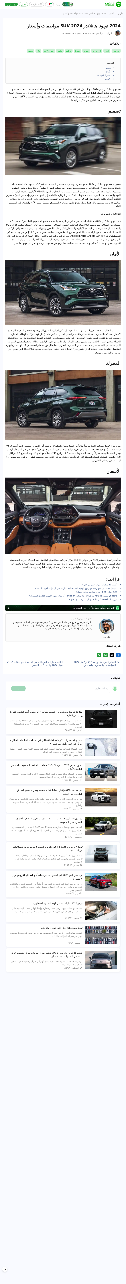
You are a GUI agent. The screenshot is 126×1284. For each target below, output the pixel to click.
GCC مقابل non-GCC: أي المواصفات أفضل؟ (96, 592)
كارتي (120, 13)
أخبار (112, 13)
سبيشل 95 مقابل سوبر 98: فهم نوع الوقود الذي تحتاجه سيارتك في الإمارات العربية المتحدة (76, 588)
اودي (107, 50)
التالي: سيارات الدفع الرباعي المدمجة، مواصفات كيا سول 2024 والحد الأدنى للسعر (37, 663)
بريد (18, 688)
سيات (86, 50)
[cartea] (113, 4)
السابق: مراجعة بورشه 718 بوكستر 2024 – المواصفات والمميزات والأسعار (94, 663)
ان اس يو (97, 50)
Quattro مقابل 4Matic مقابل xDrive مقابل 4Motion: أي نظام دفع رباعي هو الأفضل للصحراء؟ (73, 595)
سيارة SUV (49, 50)
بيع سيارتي (11, 4)
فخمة (59, 50)
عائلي (68, 50)
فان (38, 50)
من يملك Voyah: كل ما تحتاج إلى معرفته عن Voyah (93, 599)
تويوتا (77, 50)
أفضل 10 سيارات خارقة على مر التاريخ (99, 584)
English (35, 4)
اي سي (116, 50)
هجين (30, 50)
